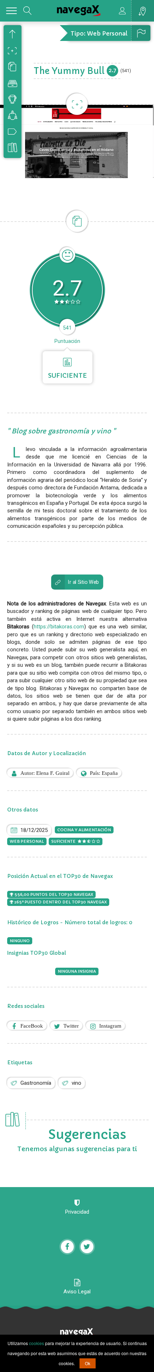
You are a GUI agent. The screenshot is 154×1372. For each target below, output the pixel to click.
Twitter (71, 1025)
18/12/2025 (34, 830)
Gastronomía (35, 1083)
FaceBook (31, 1025)
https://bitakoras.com (59, 626)
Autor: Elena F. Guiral (44, 773)
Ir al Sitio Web (83, 582)
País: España (104, 773)
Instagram (110, 1025)
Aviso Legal (77, 1291)
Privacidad (77, 1212)
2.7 (112, 70)
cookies (36, 1343)
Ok (87, 1363)
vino (76, 1083)
